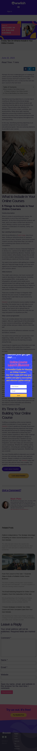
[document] (18, 375)
